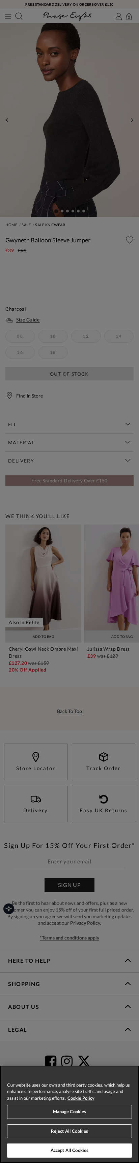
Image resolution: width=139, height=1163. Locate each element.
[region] (69, 1114)
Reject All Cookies (69, 1131)
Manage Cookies (69, 1111)
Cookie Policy (80, 1098)
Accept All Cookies (69, 1150)
